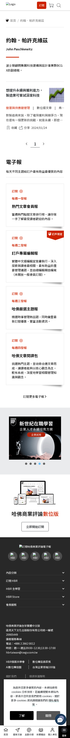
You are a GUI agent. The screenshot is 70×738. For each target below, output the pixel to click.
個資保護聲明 (37, 676)
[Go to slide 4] (39, 464)
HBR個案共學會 (15, 662)
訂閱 (41, 5)
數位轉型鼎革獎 (41, 662)
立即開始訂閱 (35, 526)
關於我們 (11, 676)
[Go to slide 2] (30, 464)
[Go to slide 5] (44, 464)
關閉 (48, 715)
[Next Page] (44, 144)
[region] (35, 438)
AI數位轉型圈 (13, 667)
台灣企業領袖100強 (43, 667)
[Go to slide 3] (35, 464)
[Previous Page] (26, 144)
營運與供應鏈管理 (18, 107)
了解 (22, 715)
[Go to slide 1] (26, 464)
